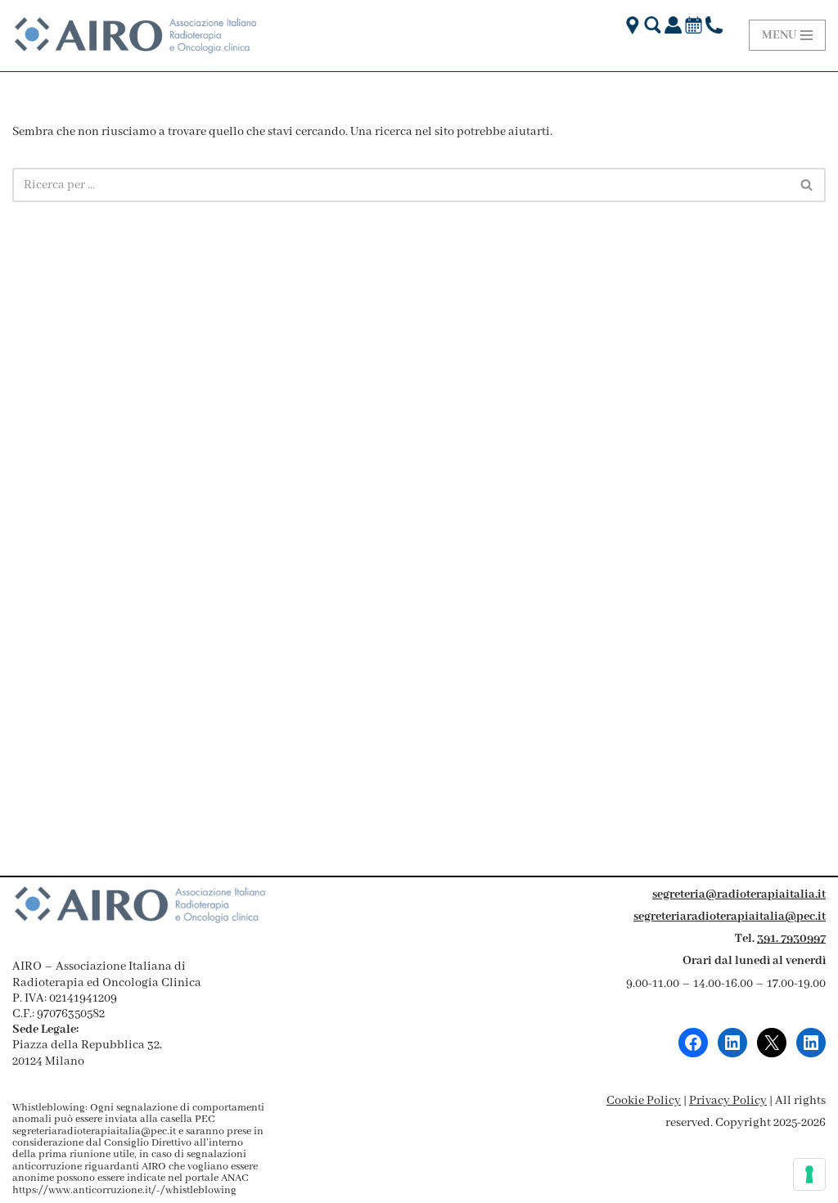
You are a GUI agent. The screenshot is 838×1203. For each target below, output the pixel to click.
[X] (771, 1042)
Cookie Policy (643, 1100)
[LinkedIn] (732, 1042)
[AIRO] (135, 35)
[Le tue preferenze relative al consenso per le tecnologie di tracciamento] (809, 1174)
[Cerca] (807, 185)
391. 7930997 (791, 938)
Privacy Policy (728, 1100)
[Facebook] (693, 1042)
